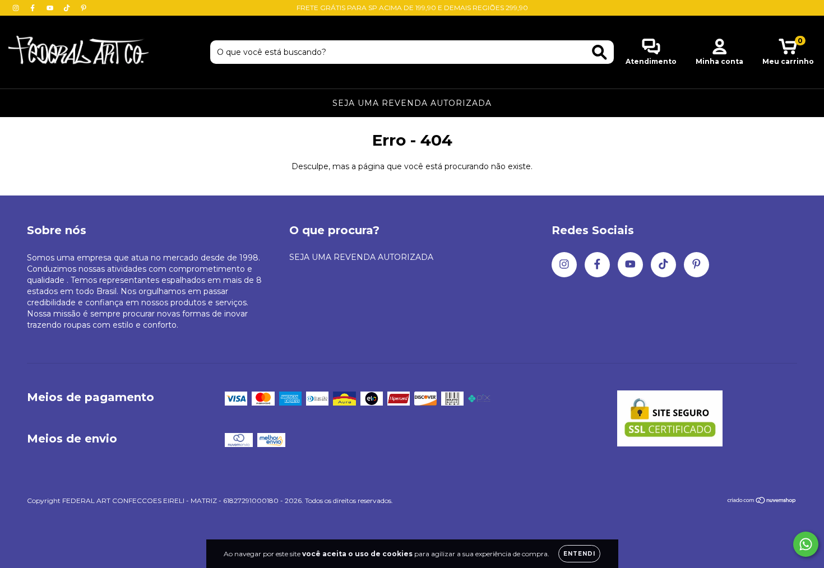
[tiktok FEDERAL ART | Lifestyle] (67, 8)
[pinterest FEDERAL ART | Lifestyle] (83, 8)
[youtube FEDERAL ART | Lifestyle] (51, 8)
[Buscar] (599, 52)
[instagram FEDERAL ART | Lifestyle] (16, 8)
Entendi (579, 553)
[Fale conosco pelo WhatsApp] (805, 544)
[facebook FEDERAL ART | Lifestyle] (33, 8)
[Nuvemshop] (762, 501)
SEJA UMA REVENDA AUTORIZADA (412, 103)
